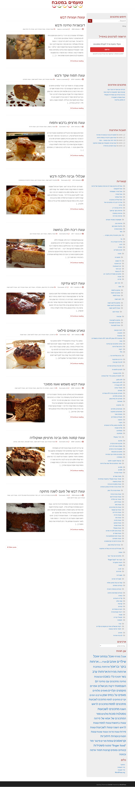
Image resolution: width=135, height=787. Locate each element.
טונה (120, 341)
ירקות (120, 349)
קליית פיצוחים (117, 598)
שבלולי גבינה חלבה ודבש (67, 176)
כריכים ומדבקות (117, 359)
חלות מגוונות (117, 373)
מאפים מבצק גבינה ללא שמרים (112, 393)
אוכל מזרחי (118, 194)
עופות (120, 552)
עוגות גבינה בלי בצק (114, 490)
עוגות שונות (117, 525)
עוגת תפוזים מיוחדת (109, 146)
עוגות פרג (118, 517)
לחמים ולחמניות (117, 369)
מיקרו (120, 422)
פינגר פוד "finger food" (115, 560)
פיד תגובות (121, 770)
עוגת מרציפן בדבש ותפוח (67, 122)
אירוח (120, 205)
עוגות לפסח (116, 295)
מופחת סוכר (118, 414)
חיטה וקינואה (118, 330)
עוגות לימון (117, 502)
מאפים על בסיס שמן (48, 287)
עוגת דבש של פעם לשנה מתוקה (62, 491)
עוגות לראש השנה (37, 79)
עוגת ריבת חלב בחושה (69, 229)
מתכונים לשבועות (114, 323)
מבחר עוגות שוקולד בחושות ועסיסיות (109, 479)
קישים (120, 595)
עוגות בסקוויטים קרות (114, 484)
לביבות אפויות (117, 635)
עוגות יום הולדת (116, 499)
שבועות (119, 316)
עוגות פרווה (117, 520)
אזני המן (117, 283)
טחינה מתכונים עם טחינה (114, 344)
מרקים (120, 441)
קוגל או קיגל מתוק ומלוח (114, 583)
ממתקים (119, 433)
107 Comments (62, 287)
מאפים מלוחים (117, 396)
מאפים (120, 390)
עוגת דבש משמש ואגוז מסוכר (64, 383)
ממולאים (119, 430)
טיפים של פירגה (117, 346)
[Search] (90, 21)
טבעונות (119, 335)
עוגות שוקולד (117, 528)
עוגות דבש (44, 234)
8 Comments (65, 180)
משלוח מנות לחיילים (115, 446)
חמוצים (120, 333)
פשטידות (119, 575)
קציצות (120, 604)
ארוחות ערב (118, 223)
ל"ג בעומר (118, 271)
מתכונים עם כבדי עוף (114, 556)
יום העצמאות (117, 266)
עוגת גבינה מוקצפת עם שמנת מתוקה (104, 143)
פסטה (120, 565)
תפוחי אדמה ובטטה (115, 629)
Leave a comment (62, 29)
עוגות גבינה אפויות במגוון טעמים (111, 487)
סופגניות (117, 257)
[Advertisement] (107, 70)
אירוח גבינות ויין (117, 208)
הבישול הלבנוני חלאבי (114, 461)
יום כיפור (118, 269)
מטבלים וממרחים (116, 417)
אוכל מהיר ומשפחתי (116, 191)
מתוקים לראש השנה (51, 180)
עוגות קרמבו (117, 523)
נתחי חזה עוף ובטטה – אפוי (107, 140)
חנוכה (119, 253)
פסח (119, 286)
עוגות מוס (118, 504)
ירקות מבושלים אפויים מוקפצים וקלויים (108, 626)
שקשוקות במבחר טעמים (113, 219)
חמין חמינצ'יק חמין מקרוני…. (112, 235)
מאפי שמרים (117, 476)
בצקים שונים (118, 229)
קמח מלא (119, 601)
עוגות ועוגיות (49, 29)
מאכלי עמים (118, 388)
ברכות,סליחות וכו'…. (114, 355)
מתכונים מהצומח (116, 452)
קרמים (120, 606)
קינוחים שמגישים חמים (115, 593)
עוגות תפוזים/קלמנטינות (113, 536)
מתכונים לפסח (115, 293)
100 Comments (63, 495)
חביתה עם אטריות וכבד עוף (116, 89)
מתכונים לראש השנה (113, 305)
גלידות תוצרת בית (116, 242)
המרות (120, 247)
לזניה (119, 569)
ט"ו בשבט (52, 388)
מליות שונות (118, 428)
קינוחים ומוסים (117, 585)
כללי (121, 352)
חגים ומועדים (118, 250)
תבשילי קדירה (118, 617)
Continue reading (78, 61)
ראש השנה (118, 299)
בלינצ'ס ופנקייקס (117, 226)
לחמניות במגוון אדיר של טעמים (111, 376)
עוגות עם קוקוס (116, 510)
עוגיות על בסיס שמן (28, 29)
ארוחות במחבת (117, 213)
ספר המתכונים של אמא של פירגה (28, 495)
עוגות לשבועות (29, 442)
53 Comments (63, 234)
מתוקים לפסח (115, 290)
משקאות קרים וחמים (115, 449)
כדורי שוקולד (117, 437)
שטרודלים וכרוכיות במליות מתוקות (110, 548)
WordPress (123, 784)
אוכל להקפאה (118, 189)
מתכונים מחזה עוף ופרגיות (114, 454)
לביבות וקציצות (117, 362)
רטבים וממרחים (117, 609)
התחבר (122, 764)
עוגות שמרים (117, 533)
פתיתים (118, 571)
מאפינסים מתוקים (116, 411)
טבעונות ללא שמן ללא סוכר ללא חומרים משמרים (107, 338)
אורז (120, 624)
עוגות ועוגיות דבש (40, 29)
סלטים (120, 467)
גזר (121, 239)
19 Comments (63, 127)
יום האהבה (53, 335)
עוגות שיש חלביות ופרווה (113, 531)
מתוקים (118, 405)
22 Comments (63, 388)
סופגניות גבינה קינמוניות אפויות (106, 135)
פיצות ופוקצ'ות (117, 562)
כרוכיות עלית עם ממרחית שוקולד (114, 95)
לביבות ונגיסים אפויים (114, 366)
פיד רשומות (121, 767)
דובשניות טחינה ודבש (70, 24)
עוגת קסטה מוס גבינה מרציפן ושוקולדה (57, 437)
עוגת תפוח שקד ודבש (70, 75)
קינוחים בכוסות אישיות (114, 589)
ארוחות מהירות (117, 216)
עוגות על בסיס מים (115, 507)
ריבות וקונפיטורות (116, 612)
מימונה (120, 420)
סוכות (119, 276)
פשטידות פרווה (116, 579)
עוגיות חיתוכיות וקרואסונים (112, 541)
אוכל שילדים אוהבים (115, 200)
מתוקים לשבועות (115, 320)
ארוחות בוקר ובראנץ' (116, 210)
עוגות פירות (32, 127)
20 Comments (63, 442)
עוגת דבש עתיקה (73, 283)
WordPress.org (120, 772)
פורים (119, 279)
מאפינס (119, 401)
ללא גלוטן (119, 379)
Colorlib (110, 784)
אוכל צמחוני (118, 197)
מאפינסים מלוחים (116, 409)
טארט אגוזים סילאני (71, 330)
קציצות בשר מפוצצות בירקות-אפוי (114, 92)
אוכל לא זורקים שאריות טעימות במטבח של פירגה (106, 186)
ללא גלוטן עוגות (117, 382)
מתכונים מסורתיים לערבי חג (46, 495)
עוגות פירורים (117, 512)
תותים (120, 633)
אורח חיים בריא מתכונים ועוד (113, 202)
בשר (121, 231)
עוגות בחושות (51, 127)
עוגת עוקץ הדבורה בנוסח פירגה (106, 137)
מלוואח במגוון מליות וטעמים (113, 425)
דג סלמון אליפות (120, 100)
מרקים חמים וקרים (116, 443)
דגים (120, 244)
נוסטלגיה (38, 287)
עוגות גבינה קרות (116, 494)
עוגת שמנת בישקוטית (118, 97)
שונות (120, 614)
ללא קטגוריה (118, 385)
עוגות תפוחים (117, 538)
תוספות (119, 620)
